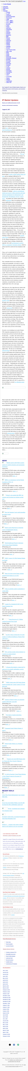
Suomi (7, 30)
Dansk (7, 26)
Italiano (8, 43)
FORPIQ (4, 867)
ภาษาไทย (9, 76)
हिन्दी (7, 36)
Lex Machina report (19, 382)
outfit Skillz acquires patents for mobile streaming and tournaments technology (13, 464)
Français (8, 32)
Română (8, 59)
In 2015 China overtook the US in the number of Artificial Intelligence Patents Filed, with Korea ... (13, 636)
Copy (24, 1)
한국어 (8, 48)
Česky (7, 25)
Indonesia (8, 40)
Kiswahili (8, 63)
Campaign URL (4, 1)
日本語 (8, 44)
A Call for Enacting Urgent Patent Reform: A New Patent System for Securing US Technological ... (14, 776)
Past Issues (5, 8)
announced (8, 200)
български (9, 17)
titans (21, 826)
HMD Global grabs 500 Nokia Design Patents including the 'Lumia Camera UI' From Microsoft (13, 684)
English (8, 12)
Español (8, 62)
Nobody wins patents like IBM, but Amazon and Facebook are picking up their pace (12, 497)
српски (8, 73)
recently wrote (5, 300)
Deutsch (8, 33)
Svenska (8, 65)
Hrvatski (8, 23)
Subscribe (5, 6)
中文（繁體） (10, 22)
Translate (5, 10)
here (7, 128)
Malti (7, 52)
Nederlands (9, 29)
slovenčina (8, 70)
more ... (14, 476)
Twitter (7, 4)
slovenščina (9, 72)
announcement (5, 350)
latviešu (8, 69)
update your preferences (15, 1059)
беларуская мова (10, 16)
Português (8, 56)
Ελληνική (8, 35)
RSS (4, 9)
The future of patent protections (14, 715)
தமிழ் (7, 74)
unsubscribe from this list (14, 1061)
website (13, 914)
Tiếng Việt (8, 82)
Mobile (8, 462)
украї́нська (9, 81)
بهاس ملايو (9, 51)
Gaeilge (8, 39)
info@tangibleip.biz (7, 130)
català (7, 19)
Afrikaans (8, 15)
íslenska (8, 42)
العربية (8, 13)
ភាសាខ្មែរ (8, 46)
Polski (7, 55)
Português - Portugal (11, 58)
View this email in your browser (9, 93)
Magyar (8, 37)
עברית (7, 66)
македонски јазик (10, 49)
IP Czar (22, 154)
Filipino (8, 79)
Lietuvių (8, 67)
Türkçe (8, 78)
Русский (8, 60)
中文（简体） (10, 20)
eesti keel (8, 28)
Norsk (7, 54)
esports (12, 462)
